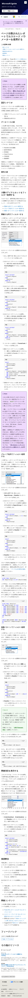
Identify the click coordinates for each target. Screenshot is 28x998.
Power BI (18, 29)
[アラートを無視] (25, 2)
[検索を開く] (19, 16)
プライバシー (8, 991)
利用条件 (3, 996)
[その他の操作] (25, 29)
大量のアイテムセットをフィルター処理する (13, 49)
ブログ (21, 989)
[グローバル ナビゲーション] (1, 16)
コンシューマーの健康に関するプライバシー (12, 993)
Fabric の (15, 923)
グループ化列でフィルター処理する (14, 208)
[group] (15, 305)
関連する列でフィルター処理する (13, 206)
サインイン (24, 16)
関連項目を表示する (7, 51)
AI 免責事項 (4, 989)
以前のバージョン (13, 989)
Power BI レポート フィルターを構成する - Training (12, 954)
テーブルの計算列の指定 (18, 569)
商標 (8, 996)
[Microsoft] (14, 17)
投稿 (2, 991)
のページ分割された (21, 59)
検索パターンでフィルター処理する (14, 210)
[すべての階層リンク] (2, 29)
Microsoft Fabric (9, 29)
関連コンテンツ (6, 55)
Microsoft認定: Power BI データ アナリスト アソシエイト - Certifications (13, 965)
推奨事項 (4, 53)
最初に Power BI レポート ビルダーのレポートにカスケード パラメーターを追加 (14, 93)
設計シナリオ (5, 47)
